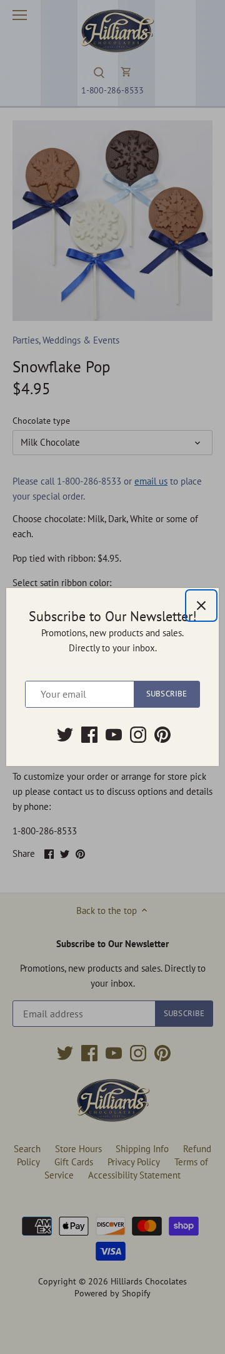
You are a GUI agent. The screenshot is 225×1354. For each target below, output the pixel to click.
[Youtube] (114, 735)
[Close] (201, 605)
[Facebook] (89, 735)
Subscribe (166, 693)
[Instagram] (138, 735)
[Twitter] (65, 735)
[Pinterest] (162, 735)
